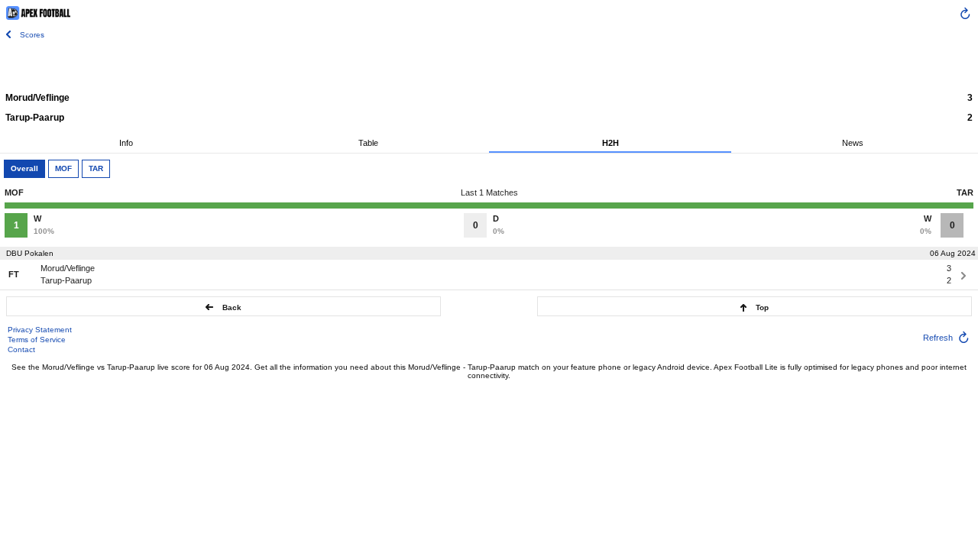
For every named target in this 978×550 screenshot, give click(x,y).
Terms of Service (37, 339)
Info (126, 142)
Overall (24, 168)
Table (368, 142)
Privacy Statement (40, 329)
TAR (96, 168)
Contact (21, 349)
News (852, 142)
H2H (610, 142)
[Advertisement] (489, 65)
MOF (63, 168)
